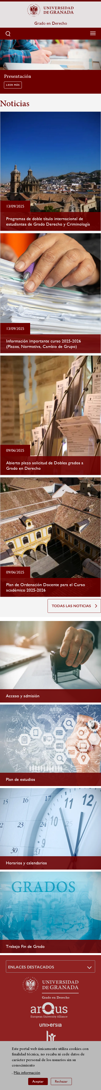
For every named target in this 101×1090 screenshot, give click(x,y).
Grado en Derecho (50, 23)
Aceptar (38, 1081)
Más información (27, 1072)
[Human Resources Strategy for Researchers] (50, 1038)
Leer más (13, 85)
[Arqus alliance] (49, 1010)
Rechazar (61, 1081)
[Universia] (50, 1025)
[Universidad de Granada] (50, 10)
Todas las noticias (71, 606)
